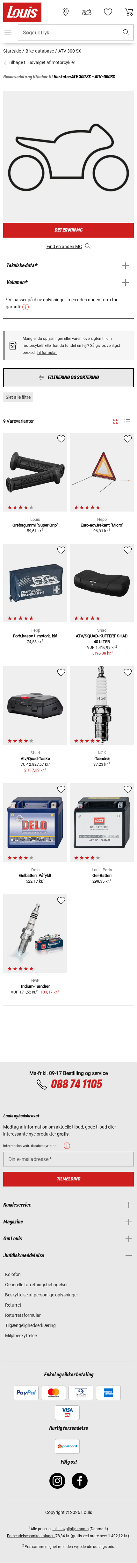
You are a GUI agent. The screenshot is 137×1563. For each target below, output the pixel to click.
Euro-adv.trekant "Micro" (102, 525)
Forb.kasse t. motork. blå (35, 636)
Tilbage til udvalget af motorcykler (41, 62)
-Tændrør (102, 758)
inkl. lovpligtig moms (71, 1529)
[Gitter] (116, 420)
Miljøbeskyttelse (21, 1335)
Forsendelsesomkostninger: (31, 1536)
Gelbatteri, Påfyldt (35, 875)
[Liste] (127, 421)
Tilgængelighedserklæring (30, 1325)
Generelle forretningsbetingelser (36, 1284)
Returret (13, 1305)
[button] (126, 33)
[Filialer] (65, 12)
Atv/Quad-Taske (35, 758)
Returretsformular (23, 1315)
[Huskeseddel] (108, 12)
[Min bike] (86, 12)
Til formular (47, 352)
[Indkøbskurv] (129, 12)
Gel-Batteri (102, 875)
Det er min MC (68, 230)
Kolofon (13, 1274)
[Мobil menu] (8, 32)
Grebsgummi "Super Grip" (35, 525)
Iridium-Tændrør (35, 986)
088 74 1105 (76, 1084)
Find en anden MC (64, 246)
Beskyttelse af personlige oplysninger (41, 1294)
